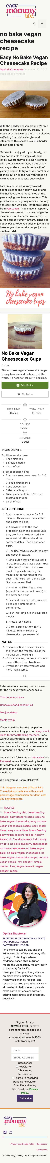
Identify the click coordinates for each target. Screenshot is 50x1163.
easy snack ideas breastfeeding (27, 830)
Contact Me (42, 1149)
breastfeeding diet (15, 812)
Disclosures (42, 1144)
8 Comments (15, 69)
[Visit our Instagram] (10, 1132)
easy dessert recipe (22, 816)
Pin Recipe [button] (27, 394)
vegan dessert (25, 866)
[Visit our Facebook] (5, 1132)
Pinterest (5, 761)
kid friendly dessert (20, 839)
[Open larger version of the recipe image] (25, 331)
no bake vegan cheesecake (23, 852)
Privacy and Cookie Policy (22, 1144)
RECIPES (9, 807)
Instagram (38, 757)
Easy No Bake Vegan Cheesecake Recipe (24, 60)
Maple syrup (7, 719)
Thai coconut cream (12, 697)
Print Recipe (26, 385)
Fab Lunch (12, 208)
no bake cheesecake (12, 848)
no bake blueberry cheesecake (28, 843)
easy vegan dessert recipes (16, 834)
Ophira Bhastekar (14, 933)
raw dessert (25, 861)
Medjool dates (8, 712)
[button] (34, 23)
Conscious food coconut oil (16, 704)
